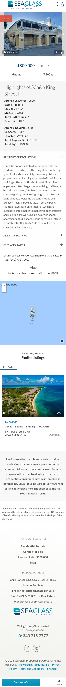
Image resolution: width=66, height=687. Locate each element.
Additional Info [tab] (15, 235)
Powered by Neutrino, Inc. (34, 664)
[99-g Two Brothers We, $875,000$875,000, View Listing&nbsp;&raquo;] (32, 318)
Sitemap (52, 668)
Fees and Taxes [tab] (14, 245)
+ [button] (4, 285)
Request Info (21, 682)
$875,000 (11, 421)
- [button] (4, 290)
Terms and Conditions (32, 668)
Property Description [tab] (19, 157)
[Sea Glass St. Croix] (24, 6)
